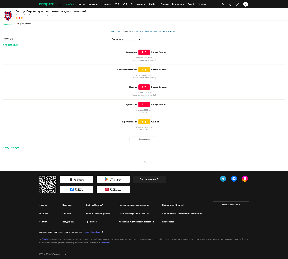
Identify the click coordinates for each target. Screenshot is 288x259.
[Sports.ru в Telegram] (223, 179)
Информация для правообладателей (136, 221)
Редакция (43, 213)
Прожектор (91, 221)
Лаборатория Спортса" (173, 205)
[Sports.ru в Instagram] (245, 179)
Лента (113, 31)
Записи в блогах (170, 31)
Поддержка (68, 221)
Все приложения (148, 179)
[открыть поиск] (223, 4)
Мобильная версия (231, 204)
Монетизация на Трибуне (98, 213)
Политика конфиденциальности (134, 213)
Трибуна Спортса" (94, 205)
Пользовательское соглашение (134, 205)
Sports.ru (46, 239)
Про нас (43, 205)
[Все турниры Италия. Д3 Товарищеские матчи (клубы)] (198, 39)
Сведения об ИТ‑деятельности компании (182, 213)
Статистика (137, 31)
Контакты (43, 221)
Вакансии (67, 205)
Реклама (66, 213)
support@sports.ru (92, 232)
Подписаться (8, 24)
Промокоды (168, 221)
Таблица (148, 31)
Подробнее (106, 242)
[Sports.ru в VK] (234, 179)
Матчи (128, 31)
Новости (157, 31)
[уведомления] (230, 4)
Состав (120, 31)
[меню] (60, 4)
